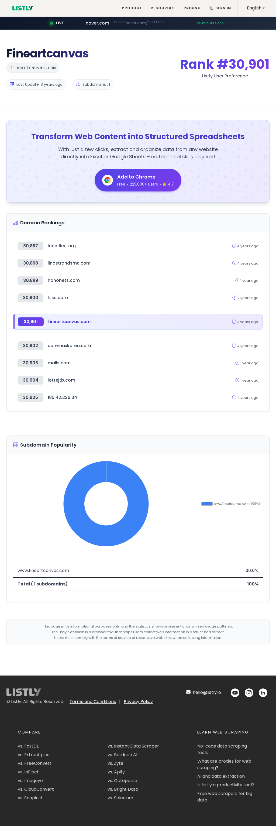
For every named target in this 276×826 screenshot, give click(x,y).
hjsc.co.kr (58, 297)
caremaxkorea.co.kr (70, 345)
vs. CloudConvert (36, 789)
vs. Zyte (115, 763)
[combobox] (256, 8)
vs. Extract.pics (33, 755)
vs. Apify (116, 772)
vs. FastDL (28, 746)
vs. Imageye (30, 780)
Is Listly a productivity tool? (225, 785)
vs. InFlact (28, 772)
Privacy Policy (138, 701)
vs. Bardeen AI (122, 755)
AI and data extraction (221, 776)
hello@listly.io (206, 692)
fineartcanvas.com (69, 321)
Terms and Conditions (93, 701)
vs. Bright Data (123, 789)
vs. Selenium (120, 798)
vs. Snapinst (30, 798)
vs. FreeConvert (34, 763)
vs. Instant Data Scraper (133, 746)
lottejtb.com (61, 380)
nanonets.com (64, 280)
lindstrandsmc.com (69, 263)
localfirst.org (62, 246)
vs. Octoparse (122, 780)
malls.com (59, 363)
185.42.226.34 (62, 397)
